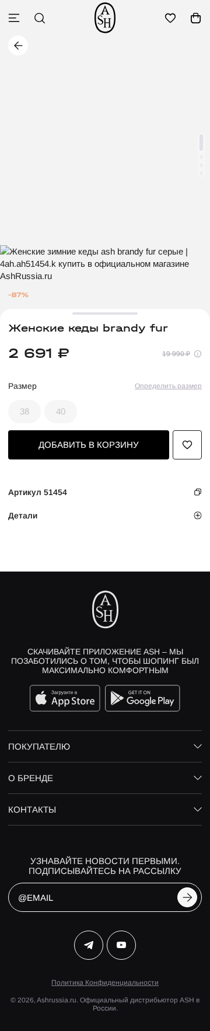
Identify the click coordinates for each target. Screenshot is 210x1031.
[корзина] (196, 18)
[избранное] (170, 18)
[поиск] (40, 18)
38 (24, 411)
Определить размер (168, 386)
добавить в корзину (88, 445)
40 (60, 411)
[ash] (105, 17)
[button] (201, 142)
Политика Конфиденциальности (105, 982)
